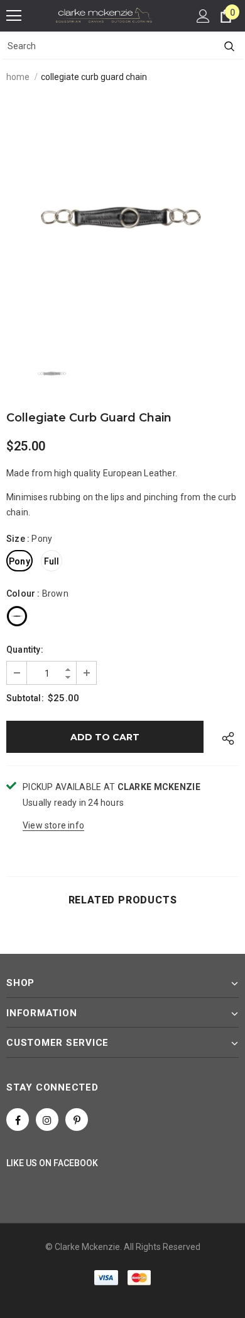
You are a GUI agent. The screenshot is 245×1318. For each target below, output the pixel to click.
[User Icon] (203, 16)
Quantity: (24, 650)
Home (18, 77)
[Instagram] (47, 1119)
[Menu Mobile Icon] (13, 15)
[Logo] (104, 15)
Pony (19, 561)
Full (52, 561)
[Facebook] (17, 1119)
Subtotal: (25, 698)
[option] (122, 217)
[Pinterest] (76, 1119)
